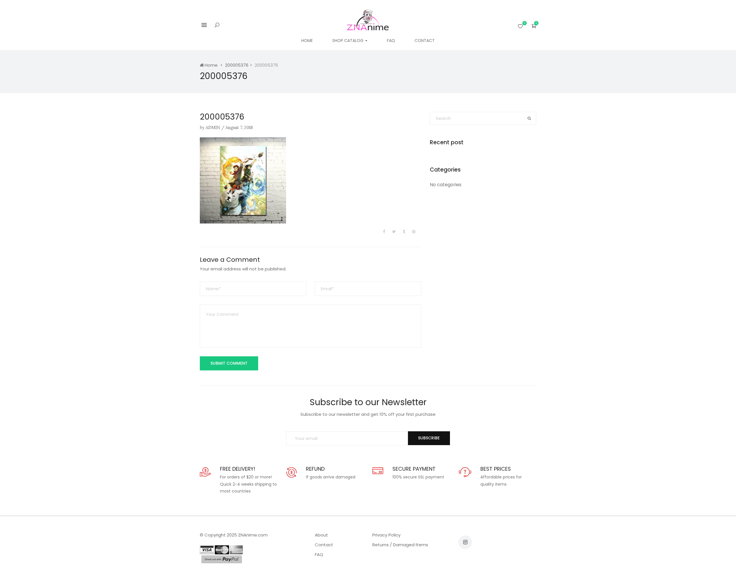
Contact (425, 40)
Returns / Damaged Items (400, 545)
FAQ (391, 40)
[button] (534, 26)
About (321, 535)
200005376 (236, 65)
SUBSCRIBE (429, 438)
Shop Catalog (348, 40)
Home (307, 40)
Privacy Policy (386, 535)
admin (213, 127)
